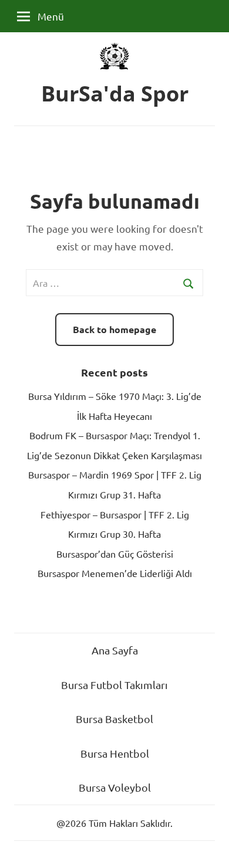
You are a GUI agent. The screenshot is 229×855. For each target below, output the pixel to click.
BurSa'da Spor (114, 93)
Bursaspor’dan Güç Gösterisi (114, 553)
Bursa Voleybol (115, 787)
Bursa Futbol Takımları (114, 684)
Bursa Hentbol (114, 753)
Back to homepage (114, 329)
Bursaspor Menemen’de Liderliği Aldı (115, 573)
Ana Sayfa (115, 650)
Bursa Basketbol (114, 719)
